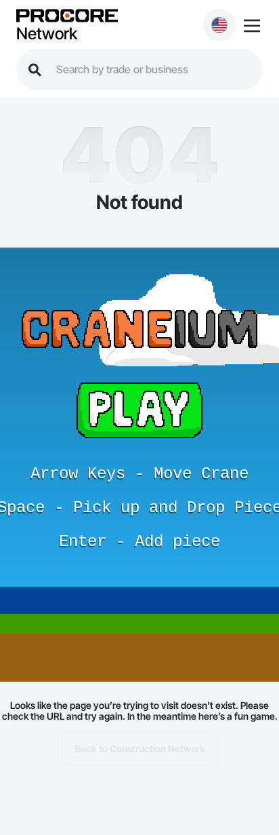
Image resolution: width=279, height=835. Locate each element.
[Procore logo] (67, 16)
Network (46, 34)
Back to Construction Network (139, 748)
